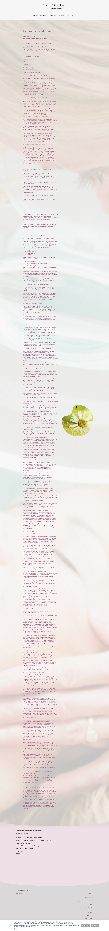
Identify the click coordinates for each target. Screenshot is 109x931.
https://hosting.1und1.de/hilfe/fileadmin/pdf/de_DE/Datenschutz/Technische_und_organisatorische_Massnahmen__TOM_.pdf (40, 226)
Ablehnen (95, 925)
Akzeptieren (85, 925)
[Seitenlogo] (54, 10)
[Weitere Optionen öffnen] (75, 15)
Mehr (15, 929)
